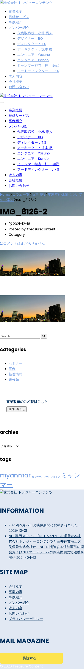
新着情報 (15, 374)
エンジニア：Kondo (33, 60)
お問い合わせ (19, 87)
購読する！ (31, 658)
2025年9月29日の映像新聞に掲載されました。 (45, 525)
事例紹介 (15, 22)
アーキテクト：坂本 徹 (35, 49)
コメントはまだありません (24, 243)
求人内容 (15, 76)
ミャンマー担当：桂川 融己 (38, 65)
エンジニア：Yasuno (33, 54)
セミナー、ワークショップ (46, 476)
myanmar (15, 475)
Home (5, 194)
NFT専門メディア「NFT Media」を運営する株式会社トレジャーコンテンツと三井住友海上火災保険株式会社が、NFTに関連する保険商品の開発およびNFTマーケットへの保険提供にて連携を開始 (46, 547)
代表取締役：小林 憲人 (35, 33)
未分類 (14, 379)
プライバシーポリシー (26, 618)
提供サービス (19, 16)
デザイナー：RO (30, 38)
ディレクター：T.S (31, 43)
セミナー (15, 363)
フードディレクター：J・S (38, 70)
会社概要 (15, 81)
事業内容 (15, 591)
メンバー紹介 (19, 27)
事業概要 (15, 11)
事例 (12, 368)
